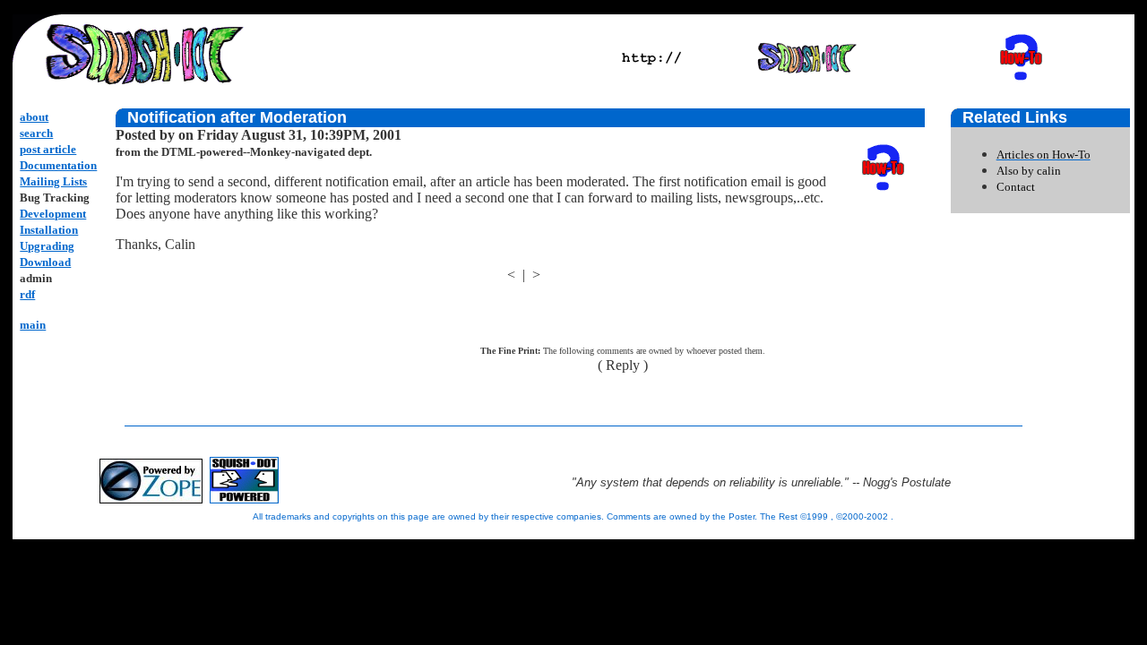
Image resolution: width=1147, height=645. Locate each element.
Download (45, 262)
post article (48, 149)
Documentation (58, 165)
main (33, 324)
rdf (27, 294)
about (34, 117)
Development (53, 213)
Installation (49, 229)
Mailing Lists (53, 181)
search (36, 133)
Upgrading (47, 246)
